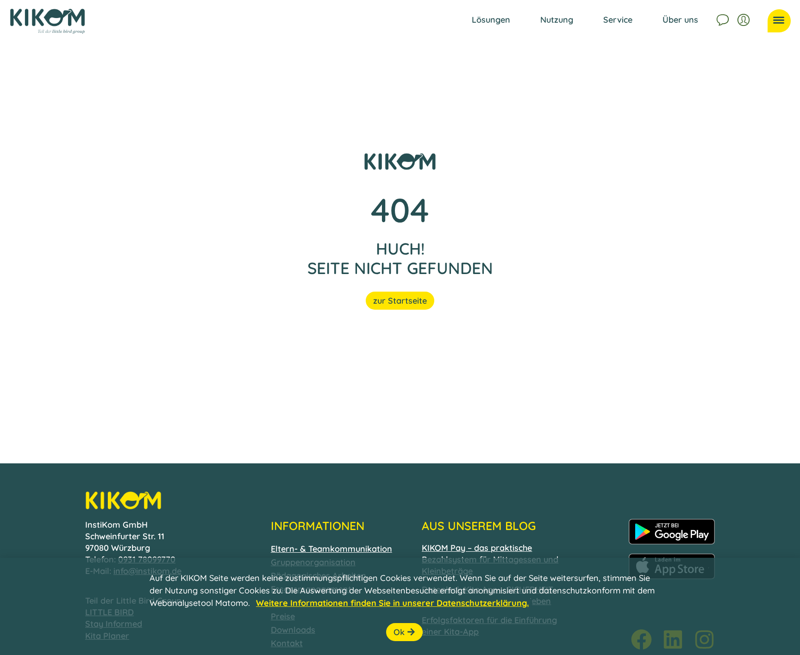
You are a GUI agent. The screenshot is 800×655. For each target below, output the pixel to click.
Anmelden (744, 18)
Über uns (680, 19)
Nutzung (556, 19)
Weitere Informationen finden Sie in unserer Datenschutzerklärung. (392, 603)
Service (617, 19)
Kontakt (724, 18)
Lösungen (491, 19)
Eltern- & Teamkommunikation (331, 548)
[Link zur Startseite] (47, 21)
